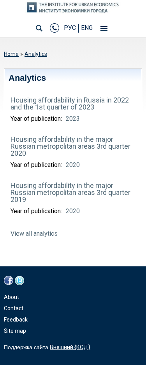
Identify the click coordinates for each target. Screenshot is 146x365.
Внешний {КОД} (70, 347)
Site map (15, 331)
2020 (73, 165)
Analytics (36, 54)
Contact (13, 308)
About (11, 297)
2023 (73, 118)
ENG (87, 27)
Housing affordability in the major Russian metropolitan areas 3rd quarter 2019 (70, 192)
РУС (70, 27)
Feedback (16, 319)
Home (11, 54)
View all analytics (34, 233)
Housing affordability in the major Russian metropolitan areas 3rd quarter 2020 (70, 146)
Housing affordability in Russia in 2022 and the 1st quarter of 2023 (70, 103)
